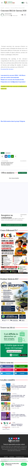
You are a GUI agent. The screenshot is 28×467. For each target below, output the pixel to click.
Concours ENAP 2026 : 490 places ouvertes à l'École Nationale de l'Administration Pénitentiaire (18, 396)
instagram (8, 370)
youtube (22, 370)
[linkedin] (12, 438)
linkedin (22, 373)
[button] (23, 2)
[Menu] (2, 2)
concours (7, 7)
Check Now (4, 461)
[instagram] (16, 438)
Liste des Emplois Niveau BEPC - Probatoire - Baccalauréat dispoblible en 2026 (18, 405)
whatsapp (22, 366)
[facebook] (9, 438)
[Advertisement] (14, 31)
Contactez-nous (20, 456)
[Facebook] (6, 156)
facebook (8, 366)
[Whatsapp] (12, 156)
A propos (11, 456)
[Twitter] (9, 156)
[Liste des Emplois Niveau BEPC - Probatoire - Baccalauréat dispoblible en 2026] (5, 406)
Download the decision (7, 69)
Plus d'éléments (22, 172)
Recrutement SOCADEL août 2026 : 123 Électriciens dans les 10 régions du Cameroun (18, 386)
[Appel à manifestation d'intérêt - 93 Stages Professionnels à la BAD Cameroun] (5, 426)
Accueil (2, 7)
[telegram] (19, 438)
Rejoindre (24, 464)
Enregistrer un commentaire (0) (14, 225)
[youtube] (14, 438)
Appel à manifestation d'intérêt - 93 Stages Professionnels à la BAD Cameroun (17, 425)
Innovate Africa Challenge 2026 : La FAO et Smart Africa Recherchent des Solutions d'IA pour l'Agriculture (18, 415)
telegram (8, 373)
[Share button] (15, 156)
